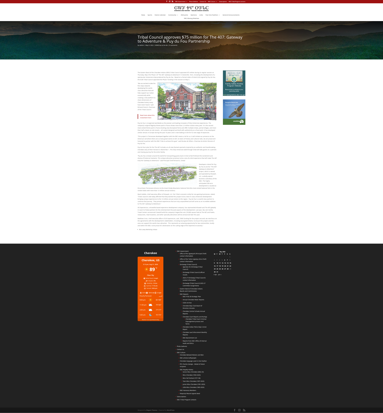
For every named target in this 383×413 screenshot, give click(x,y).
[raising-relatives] (234, 95)
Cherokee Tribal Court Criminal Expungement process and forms (196, 321)
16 (215, 266)
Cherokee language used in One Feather (193, 361)
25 (220, 269)
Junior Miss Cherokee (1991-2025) (194, 384)
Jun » (219, 274)
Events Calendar (160, 15)
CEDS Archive (187, 303)
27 (225, 269)
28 (228, 269)
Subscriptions (223, 1)
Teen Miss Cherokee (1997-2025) (193, 381)
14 (228, 263)
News (143, 15)
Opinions (194, 15)
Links (201, 15)
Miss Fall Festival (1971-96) (191, 378)
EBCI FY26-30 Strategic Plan (192, 296)
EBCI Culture (211, 1)
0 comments (173, 45)
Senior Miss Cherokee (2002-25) (193, 372)
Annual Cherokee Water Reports (193, 300)
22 (230, 266)
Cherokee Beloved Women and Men (192, 355)
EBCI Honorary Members (188, 390)
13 (225, 263)
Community (172, 15)
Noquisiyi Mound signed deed (190, 393)
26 (222, 269)
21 (228, 266)
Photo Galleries (193, 1)
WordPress (170, 410)
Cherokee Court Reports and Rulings (195, 317)
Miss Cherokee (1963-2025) (192, 375)
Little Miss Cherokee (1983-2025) (193, 387)
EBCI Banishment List (190, 338)
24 (217, 269)
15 (230, 263)
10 (217, 263)
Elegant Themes (151, 410)
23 (215, 269)
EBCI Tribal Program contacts (237, 1)
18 (220, 266)
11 (220, 263)
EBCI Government (180, 1)
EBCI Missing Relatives (191, 18)
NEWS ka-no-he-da (161, 45)
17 (217, 266)
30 (215, 272)
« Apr (215, 274)
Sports (150, 15)
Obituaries (184, 15)
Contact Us (203, 1)
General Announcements (231, 15)
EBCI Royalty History (186, 370)
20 (225, 266)
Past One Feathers (212, 15)
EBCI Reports (184, 294)
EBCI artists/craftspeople (188, 358)
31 (217, 272)
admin (142, 45)
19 (222, 266)
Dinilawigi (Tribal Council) (188, 264)
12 (222, 263)
